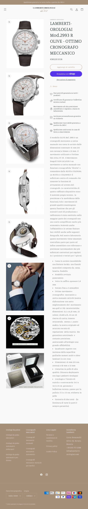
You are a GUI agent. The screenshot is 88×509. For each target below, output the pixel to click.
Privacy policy (51, 446)
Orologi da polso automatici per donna (12, 457)
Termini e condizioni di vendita (51, 438)
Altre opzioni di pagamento (66, 79)
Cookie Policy (51, 451)
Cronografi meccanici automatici (30, 451)
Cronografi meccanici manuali (30, 440)
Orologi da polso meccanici (12, 436)
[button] (5, 9)
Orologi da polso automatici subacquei (12, 446)
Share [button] (55, 86)
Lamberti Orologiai (17, 504)
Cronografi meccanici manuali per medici (34, 463)
